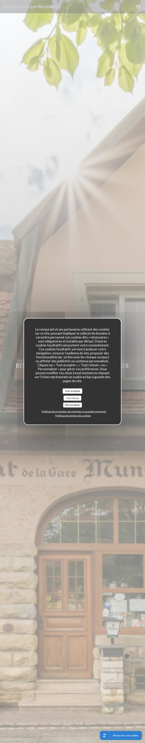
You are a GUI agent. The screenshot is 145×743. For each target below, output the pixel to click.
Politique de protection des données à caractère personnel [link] (74, 411)
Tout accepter (72, 390)
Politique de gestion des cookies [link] (73, 415)
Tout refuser (72, 397)
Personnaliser (72, 404)
